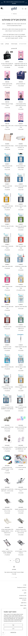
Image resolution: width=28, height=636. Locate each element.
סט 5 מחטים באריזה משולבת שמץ (20, 166)
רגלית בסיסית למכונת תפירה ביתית (7, 510)
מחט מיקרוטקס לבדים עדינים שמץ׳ (21, 327)
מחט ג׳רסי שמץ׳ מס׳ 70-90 (7, 226)
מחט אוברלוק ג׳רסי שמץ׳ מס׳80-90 (20, 407)
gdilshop (21, 425)
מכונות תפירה (14, 43)
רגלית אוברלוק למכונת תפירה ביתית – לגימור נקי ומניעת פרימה (21, 531)
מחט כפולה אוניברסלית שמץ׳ (21, 287)
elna (21, 549)
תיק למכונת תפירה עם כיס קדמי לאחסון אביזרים (7, 64)
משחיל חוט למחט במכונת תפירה (7, 104)
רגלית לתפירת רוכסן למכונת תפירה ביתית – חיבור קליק (7, 490)
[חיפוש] (22, 8)
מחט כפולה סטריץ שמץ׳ (7, 266)
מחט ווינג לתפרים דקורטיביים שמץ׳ (7, 347)
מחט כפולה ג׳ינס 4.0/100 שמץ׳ (21, 267)
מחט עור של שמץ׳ (7, 326)
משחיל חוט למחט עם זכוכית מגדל (20, 126)
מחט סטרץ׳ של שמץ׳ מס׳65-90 (7, 186)
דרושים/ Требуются (21, 587)
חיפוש (25, 608)
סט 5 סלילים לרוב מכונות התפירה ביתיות (20, 428)
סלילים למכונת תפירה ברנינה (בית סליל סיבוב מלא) (21, 105)
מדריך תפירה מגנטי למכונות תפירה (7, 126)
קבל (13, 625)
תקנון (25, 592)
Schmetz (21, 204)
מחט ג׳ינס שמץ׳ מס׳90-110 (20, 206)
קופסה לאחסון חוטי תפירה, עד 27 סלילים (21, 146)
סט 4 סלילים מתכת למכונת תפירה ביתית (7, 428)
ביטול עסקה (23, 602)
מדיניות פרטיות (7, 621)
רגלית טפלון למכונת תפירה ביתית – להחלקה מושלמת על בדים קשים (7, 531)
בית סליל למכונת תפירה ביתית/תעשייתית (7, 448)
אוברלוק (7, 43)
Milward (21, 143)
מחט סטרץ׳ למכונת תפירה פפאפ (7, 247)
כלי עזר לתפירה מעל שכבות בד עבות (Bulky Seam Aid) (21, 64)
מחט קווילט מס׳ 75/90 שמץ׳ (7, 287)
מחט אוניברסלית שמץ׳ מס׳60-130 (7, 166)
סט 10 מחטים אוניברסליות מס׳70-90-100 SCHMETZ (7, 407)
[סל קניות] (2, 8)
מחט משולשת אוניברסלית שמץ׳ (21, 387)
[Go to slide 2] (14, 577)
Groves (7, 61)
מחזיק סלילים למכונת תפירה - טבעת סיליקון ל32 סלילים (7, 469)
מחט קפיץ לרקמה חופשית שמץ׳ (21, 347)
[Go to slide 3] (13, 577)
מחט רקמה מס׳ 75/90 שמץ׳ (21, 247)
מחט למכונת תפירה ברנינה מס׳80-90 (21, 186)
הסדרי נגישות (23, 605)
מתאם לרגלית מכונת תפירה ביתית (21, 490)
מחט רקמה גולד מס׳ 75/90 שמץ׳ (7, 307)
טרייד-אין (24, 590)
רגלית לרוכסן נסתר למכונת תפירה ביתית (21, 510)
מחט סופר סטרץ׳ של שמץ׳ (21, 306)
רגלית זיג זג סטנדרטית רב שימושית (20, 552)
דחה (13, 628)
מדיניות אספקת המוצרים (22, 599)
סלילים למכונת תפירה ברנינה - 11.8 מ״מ (7, 84)
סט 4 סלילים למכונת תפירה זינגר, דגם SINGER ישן (21, 448)
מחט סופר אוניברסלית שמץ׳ (7, 366)
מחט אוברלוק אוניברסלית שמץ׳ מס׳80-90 (7, 387)
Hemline (21, 61)
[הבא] (10, 560)
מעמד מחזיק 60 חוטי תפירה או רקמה (7, 146)
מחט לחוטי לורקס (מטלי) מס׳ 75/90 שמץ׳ (7, 206)
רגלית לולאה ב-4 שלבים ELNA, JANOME (7, 552)
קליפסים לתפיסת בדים (21, 467)
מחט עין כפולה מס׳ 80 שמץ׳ (21, 367)
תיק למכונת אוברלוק (20, 83)
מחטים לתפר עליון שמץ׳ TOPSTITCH (20, 227)
